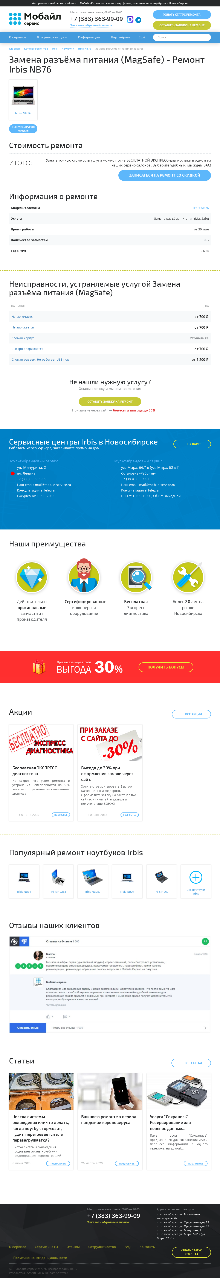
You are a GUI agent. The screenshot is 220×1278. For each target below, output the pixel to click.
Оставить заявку (182, 25)
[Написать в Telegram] (138, 20)
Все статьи (193, 1063)
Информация (89, 37)
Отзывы (73, 1247)
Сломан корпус (23, 338)
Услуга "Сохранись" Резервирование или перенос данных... (170, 1122)
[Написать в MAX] (130, 19)
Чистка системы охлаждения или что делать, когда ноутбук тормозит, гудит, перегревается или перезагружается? (40, 1128)
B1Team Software (56, 1273)
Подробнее (60, 815)
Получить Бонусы (166, 667)
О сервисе (17, 37)
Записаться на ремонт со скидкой (164, 175)
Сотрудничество (102, 1247)
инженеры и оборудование (85, 607)
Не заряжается (23, 327)
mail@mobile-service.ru (53, 484)
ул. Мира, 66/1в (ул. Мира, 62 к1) (150, 467)
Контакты (147, 1247)
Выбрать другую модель (23, 128)
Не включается (23, 317)
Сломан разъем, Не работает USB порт (41, 359)
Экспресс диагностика (136, 607)
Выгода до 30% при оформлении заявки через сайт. (107, 773)
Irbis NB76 (201, 208)
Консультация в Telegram (37, 490)
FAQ (127, 1247)
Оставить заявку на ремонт (110, 401)
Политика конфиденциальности (40, 1257)
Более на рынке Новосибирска (188, 607)
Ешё (142, 37)
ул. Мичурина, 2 (31, 467)
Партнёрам (120, 37)
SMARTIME (34, 1273)
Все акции (193, 714)
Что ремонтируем (52, 37)
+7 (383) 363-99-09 (96, 19)
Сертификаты (46, 1247)
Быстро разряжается (27, 349)
